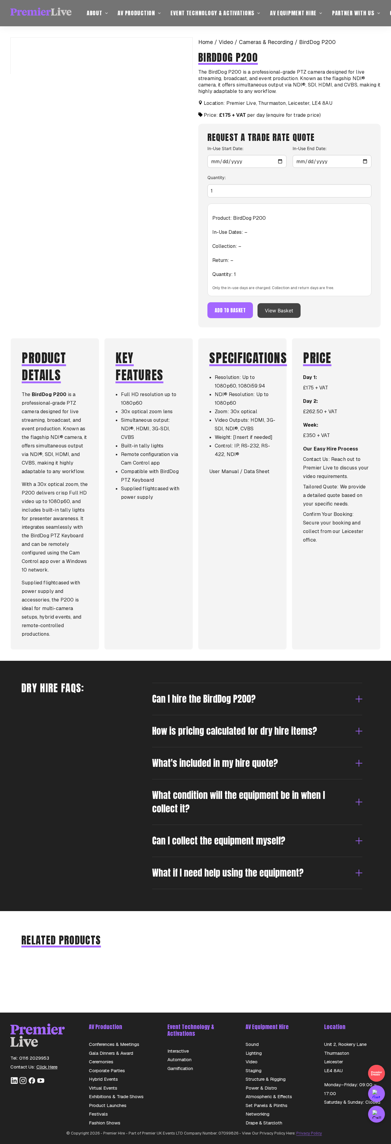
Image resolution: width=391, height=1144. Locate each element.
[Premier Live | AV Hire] (40, 13)
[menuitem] (97, 13)
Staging (253, 1070)
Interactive (178, 1051)
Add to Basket (230, 310)
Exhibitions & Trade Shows (116, 1096)
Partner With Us (353, 13)
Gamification (180, 1068)
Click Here (46, 1067)
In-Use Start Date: (225, 148)
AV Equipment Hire (293, 13)
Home (205, 42)
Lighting (254, 1053)
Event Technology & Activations (212, 13)
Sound (252, 1044)
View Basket (279, 310)
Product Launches (107, 1105)
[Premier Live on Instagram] (23, 1083)
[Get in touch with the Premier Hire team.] (376, 1093)
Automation (179, 1059)
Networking (257, 1114)
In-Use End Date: (310, 148)
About (94, 13)
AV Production (136, 13)
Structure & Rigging (266, 1079)
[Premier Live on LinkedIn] (14, 1083)
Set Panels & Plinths (266, 1105)
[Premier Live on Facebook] (32, 1083)
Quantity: (216, 177)
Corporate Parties (107, 1070)
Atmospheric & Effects (269, 1096)
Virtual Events (103, 1088)
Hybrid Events (103, 1079)
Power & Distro (261, 1088)
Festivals (98, 1114)
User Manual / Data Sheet (239, 471)
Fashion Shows (104, 1123)
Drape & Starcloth (264, 1123)
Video (226, 42)
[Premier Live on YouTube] (41, 1083)
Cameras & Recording (266, 42)
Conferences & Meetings (114, 1044)
